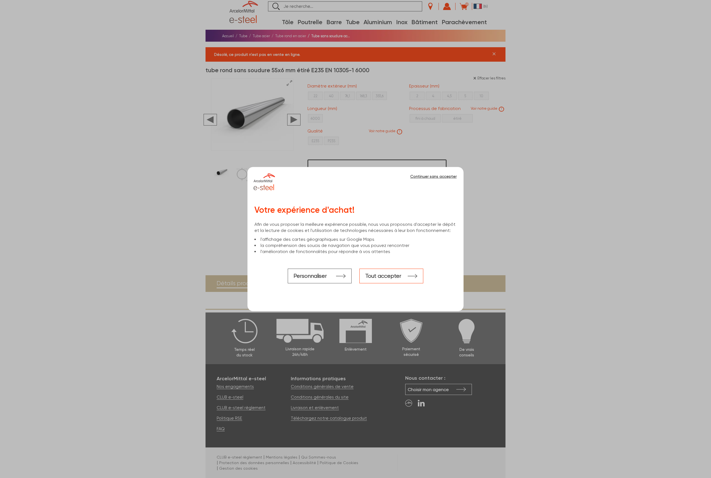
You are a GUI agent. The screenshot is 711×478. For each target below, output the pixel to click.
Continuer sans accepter (433, 176)
